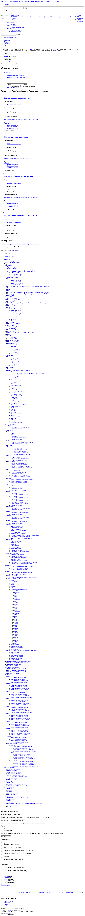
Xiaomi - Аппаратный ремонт (19, 569)
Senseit (16, 637)
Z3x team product (12, 344)
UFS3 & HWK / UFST (13, 341)
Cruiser (12, 388)
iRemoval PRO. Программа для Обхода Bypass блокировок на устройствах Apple (30, 292)
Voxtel (12, 583)
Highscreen (17, 611)
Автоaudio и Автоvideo (13, 773)
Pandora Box (14, 346)
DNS (15, 605)
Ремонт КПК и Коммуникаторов (16, 670)
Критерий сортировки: (7, 820)
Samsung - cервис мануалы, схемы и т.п (22, 734)
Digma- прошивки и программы (18, 176)
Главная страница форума (11, 262)
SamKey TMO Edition (17, 282)
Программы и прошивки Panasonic (20, 508)
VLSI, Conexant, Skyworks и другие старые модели (25, 535)
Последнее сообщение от (31, 244)
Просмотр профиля (12, 125)
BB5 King (16, 377)
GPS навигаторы (12, 779)
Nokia (9, 491)
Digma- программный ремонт (17, 98)
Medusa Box (14, 320)
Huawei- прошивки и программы (20, 703)
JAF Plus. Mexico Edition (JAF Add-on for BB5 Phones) (29, 373)
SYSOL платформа (16, 529)
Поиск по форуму (9, 261)
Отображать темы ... (6, 814)
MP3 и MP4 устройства (14, 769)
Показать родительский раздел (16, 77)
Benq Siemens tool (16, 349)
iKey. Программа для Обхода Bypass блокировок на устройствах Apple (27, 294)
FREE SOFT (10, 367)
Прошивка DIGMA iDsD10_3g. (13, 197)
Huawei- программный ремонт (19, 700)
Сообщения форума (12, 126)
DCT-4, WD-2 (14, 496)
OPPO (15, 629)
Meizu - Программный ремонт (19, 481)
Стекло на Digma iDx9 (10, 158)
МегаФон (16, 592)
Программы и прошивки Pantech (20, 512)
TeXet (9, 736)
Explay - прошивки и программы (20, 695)
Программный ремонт (17, 655)
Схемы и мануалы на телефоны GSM (17, 662)
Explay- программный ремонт (19, 692)
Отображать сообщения (28, 86)
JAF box (13, 371)
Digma (9, 683)
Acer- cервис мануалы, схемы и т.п (20, 682)
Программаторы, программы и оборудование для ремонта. (20, 270)
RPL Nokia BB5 (15, 273)
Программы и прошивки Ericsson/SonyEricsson (24, 562)
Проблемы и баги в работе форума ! (17, 797)
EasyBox (9, 289)
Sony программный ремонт (18, 557)
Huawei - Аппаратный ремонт (19, 460)
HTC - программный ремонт (19, 449)
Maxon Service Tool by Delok (19, 404)
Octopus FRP (17, 313)
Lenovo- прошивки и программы (20, 710)
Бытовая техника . (9, 767)
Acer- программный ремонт (18, 677)
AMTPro (13, 362)
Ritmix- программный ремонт (19, 722)
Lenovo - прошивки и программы (20, 466)
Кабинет (6, 255)
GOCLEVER (14, 760)
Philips (9, 515)
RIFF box (9, 334)
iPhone (12, 433)
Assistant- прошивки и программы (23, 749)
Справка (79, 19)
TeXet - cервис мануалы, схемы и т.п (21, 742)
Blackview (17, 599)
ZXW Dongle (11, 355)
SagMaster (13, 415)
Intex (15, 616)
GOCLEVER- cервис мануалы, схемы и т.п (26, 766)
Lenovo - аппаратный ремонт (19, 463)
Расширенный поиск (10, 37)
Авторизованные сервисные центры (17, 785)
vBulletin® (10, 910)
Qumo (15, 635)
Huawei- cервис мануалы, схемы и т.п (21, 704)
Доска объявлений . (9, 787)
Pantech (9, 511)
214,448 (9, 61)
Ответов (13, 244)
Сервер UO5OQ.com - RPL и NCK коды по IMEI (21, 271)
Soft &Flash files (15, 644)
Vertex (15, 641)
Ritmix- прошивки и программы (20, 725)
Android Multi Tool (12, 277)
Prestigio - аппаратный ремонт (19, 716)
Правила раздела (15, 652)
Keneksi (16, 622)
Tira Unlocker (11, 297)
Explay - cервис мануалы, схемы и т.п (21, 697)
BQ (15, 601)
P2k (12, 485)
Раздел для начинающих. (14, 664)
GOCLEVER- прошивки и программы (25, 764)
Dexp (15, 607)
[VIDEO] (6, 880)
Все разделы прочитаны (17, 27)
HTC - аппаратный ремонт (18, 451)
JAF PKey (17, 376)
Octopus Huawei (18, 314)
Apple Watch (14, 436)
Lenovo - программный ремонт (19, 464)
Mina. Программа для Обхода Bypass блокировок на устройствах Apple (27, 303)
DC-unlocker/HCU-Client (14, 305)
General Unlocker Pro (13, 298)
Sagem (9, 520)
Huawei (9, 455)
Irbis (15, 617)
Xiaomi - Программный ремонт (19, 568)
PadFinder (13, 328)
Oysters (16, 632)
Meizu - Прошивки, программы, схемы (22, 479)
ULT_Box (13, 421)
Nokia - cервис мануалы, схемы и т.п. (21, 503)
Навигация (10, 28)
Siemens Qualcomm (16, 548)
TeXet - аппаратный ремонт (18, 739)
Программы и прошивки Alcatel (20, 427)
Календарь (80, 21)
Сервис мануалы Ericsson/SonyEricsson (21, 563)
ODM (12, 487)
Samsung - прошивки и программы (20, 733)
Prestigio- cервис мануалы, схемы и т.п (21, 719)
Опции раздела (7, 72)
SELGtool (13, 337)
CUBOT (16, 602)
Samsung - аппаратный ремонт (19, 731)
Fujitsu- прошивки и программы (23, 757)
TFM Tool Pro (14, 364)
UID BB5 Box (14, 398)
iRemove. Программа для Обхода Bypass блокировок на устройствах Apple (28, 286)
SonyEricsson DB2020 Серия (19, 560)
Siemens (9, 539)
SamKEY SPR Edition (17, 283)
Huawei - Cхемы (15, 457)
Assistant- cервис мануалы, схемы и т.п (25, 751)
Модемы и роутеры (12, 665)
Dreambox (13, 379)
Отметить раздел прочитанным (16, 75)
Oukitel (16, 631)
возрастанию (9, 829)
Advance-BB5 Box (16, 389)
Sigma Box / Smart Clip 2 (17, 308)
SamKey (9, 279)
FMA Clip (13, 412)
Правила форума (5, 885)
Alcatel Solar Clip (15, 416)
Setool (9, 335)
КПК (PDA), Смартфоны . (11, 667)
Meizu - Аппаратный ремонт (19, 482)
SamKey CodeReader (16, 280)
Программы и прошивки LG (19, 475)
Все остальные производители (19, 589)
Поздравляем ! (11, 799)
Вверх (16, 250)
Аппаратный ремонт (16, 428)
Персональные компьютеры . (15, 775)
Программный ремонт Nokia (19, 502)
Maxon (12, 580)
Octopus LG (17, 316)
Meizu (9, 478)
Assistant (13, 745)
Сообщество (10, 22)
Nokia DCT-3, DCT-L (16, 493)
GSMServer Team (12, 307)
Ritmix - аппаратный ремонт (19, 724)
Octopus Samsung (18, 317)
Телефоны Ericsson (16, 559)
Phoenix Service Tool (16, 359)
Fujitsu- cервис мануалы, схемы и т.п (24, 758)
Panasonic (10, 506)
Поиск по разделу (7, 80)
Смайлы (6, 877)
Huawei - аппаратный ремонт (19, 701)
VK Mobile (14, 581)
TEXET (16, 638)
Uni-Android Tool (12, 343)
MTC (15, 593)
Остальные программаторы (15, 356)
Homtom (16, 613)
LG (8, 469)
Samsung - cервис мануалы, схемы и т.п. (22, 538)
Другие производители (13, 578)
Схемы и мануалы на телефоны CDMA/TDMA (24, 577)
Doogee (16, 608)
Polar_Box (13, 418)
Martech (13, 409)
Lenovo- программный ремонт (19, 707)
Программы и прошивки (21, 494)
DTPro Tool (10, 301)
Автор (9, 244)
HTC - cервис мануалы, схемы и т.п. (21, 454)
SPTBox (13, 419)
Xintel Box (13, 392)
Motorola (9, 484)
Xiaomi (9, 565)
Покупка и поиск (12, 790)
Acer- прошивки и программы (19, 680)
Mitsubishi (13, 586)
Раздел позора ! (11, 794)
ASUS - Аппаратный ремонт (19, 443)
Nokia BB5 (14, 499)
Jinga (15, 620)
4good (15, 596)
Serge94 (6, 56)
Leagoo (16, 623)
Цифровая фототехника (14, 772)
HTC (8, 446)
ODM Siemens (15, 547)
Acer (8, 676)
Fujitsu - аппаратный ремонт (22, 755)
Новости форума (12, 268)
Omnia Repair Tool (16, 406)
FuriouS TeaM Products (13, 329)
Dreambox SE (17, 380)
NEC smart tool (15, 347)
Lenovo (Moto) (11, 461)
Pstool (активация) (16, 386)
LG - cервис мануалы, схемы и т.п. (20, 476)
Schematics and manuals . (17, 647)
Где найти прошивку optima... (12, 119)
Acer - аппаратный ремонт (18, 679)
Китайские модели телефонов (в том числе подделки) (22, 650)
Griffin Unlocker (15, 361)
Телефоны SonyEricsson (17, 554)
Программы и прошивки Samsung (20, 536)
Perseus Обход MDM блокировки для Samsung (20, 300)
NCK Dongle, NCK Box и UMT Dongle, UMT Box (21, 332)
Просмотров (20, 244)
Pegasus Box (14, 319)
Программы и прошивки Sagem (20, 521)
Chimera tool (10, 304)
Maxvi (15, 626)
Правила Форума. (12, 267)
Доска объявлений (12, 793)
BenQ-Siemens (15, 545)
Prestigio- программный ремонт (19, 715)
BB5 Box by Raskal (16, 394)
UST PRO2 (14, 403)
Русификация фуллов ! (17, 656)
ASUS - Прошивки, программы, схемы (22, 442)
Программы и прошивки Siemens (20, 551)
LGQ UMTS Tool (15, 350)
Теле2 (15, 595)
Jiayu (15, 619)
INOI (15, 614)
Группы (13, 24)
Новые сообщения (80, 17)
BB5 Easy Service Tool (17, 326)
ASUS (9, 440)
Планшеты (7, 43)
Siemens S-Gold (15, 544)
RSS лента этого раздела (14, 104)
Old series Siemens (16, 541)
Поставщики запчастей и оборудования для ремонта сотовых (24, 803)
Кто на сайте (7, 259)
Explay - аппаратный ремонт (19, 694)
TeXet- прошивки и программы (19, 740)
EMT (8, 291)
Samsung (9, 524)
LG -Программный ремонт (18, 472)
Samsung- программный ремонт (20, 730)
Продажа (9, 788)
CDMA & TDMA (12, 575)
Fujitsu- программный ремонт (22, 754)
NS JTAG (16, 401)
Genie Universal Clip (16, 391)
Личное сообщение (12, 128)
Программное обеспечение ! (19, 776)
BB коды (6, 876)
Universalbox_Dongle (16, 422)
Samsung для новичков (17, 526)
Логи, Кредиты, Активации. (19, 276)
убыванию (9, 830)
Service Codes (14, 649)
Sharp (12, 584)
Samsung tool (14, 353)
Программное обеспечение (18, 437)
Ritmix (9, 55)
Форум (79, 15)
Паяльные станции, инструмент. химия (18, 368)
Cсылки (9, 791)
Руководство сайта (16, 31)
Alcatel (9, 425)
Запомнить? (9, 10)
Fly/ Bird (9, 445)
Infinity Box (10, 325)
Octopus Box (14, 311)
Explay (16, 610)
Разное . (6, 796)
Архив (6, 904)
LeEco (15, 625)
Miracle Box (10, 331)
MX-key (13, 383)
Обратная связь (8, 901)
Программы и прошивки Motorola (20, 490)
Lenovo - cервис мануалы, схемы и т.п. (21, 467)
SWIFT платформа (16, 532)
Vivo (15, 643)
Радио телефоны (12, 770)
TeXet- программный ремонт (19, 737)
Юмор (12, 802)
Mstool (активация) (16, 385)
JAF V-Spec (17, 374)
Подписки (7, 258)
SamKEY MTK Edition (17, 285)
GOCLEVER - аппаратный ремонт (24, 763)
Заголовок (3, 244)
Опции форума (11, 25)
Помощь (6, 5)
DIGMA (16, 604)
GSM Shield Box (15, 365)
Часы (12, 653)
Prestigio (16, 634)
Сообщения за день (16, 30)
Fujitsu (12, 752)
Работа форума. (8, 265)
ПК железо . (14, 778)
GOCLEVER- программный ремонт (24, 761)
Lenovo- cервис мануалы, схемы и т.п (21, 712)
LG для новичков (15, 470)
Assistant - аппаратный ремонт (22, 748)
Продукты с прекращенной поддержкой (18, 370)
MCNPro (13, 407)
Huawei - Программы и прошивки (20, 458)
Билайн (16, 590)
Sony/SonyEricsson (12, 553)
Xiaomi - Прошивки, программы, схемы (22, 566)
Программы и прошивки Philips (20, 517)
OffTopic (9, 800)
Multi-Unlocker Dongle (17, 413)
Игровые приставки (13, 673)
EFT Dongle (10, 322)
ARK (15, 598)
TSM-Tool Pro (14, 358)
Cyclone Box (14, 382)
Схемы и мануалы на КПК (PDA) (16, 671)
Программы (10, 782)
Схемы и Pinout (15, 659)
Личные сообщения (9, 256)
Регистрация (7, 4)
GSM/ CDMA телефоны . (11, 424)
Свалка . (9, 806)
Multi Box (13, 410)
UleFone (16, 640)
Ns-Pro (12, 400)
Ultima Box (14, 397)
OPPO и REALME (12, 430)
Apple (9, 431)
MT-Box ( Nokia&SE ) (17, 395)
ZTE (8, 571)
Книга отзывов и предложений (16, 784)
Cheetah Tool (10, 288)
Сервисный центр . (9, 781)
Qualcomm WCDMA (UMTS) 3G (20, 533)
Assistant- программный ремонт (23, 746)
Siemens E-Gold (15, 542)
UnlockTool (10, 295)
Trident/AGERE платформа (18, 530)
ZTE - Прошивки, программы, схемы (21, 572)
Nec (12, 587)
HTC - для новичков (16, 448)
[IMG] (5, 879)
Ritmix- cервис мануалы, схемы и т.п (21, 727)
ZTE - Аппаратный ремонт (18, 574)
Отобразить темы (14, 86)
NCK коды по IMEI (16, 274)
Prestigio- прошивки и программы (20, 718)
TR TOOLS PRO (12, 338)
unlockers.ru (7, 902)
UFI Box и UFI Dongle (13, 340)
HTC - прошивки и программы (19, 452)
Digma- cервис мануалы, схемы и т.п (20, 215)
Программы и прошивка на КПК (16, 668)
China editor (14, 352)
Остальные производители (14, 743)
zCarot (8, 913)
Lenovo (9, 706)
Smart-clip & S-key (16, 310)
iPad (12, 434)
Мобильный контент (13, 805)
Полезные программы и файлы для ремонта (19, 661)
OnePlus (16, 628)
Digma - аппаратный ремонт (16, 137)
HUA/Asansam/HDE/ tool (14, 323)
